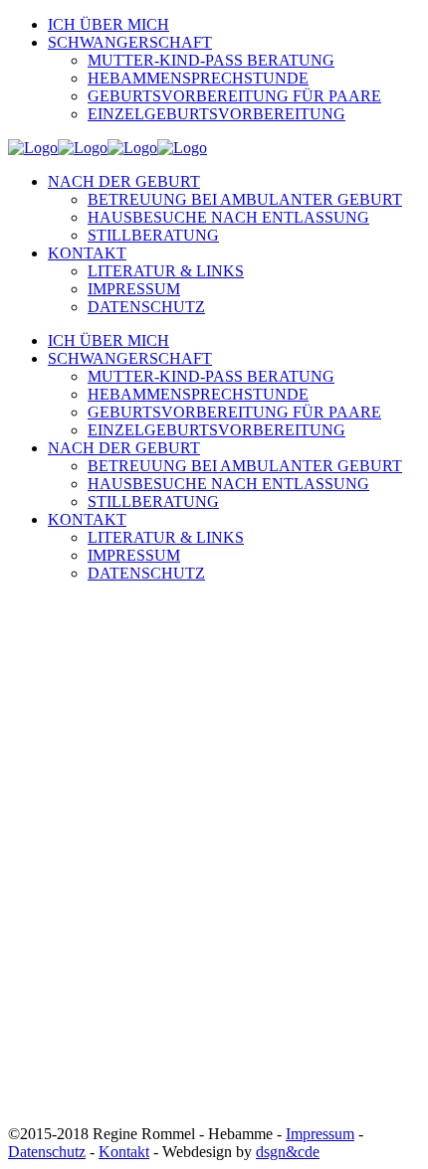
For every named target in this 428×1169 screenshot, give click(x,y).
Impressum (320, 1133)
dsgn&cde (288, 1151)
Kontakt (124, 1151)
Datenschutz (47, 1151)
